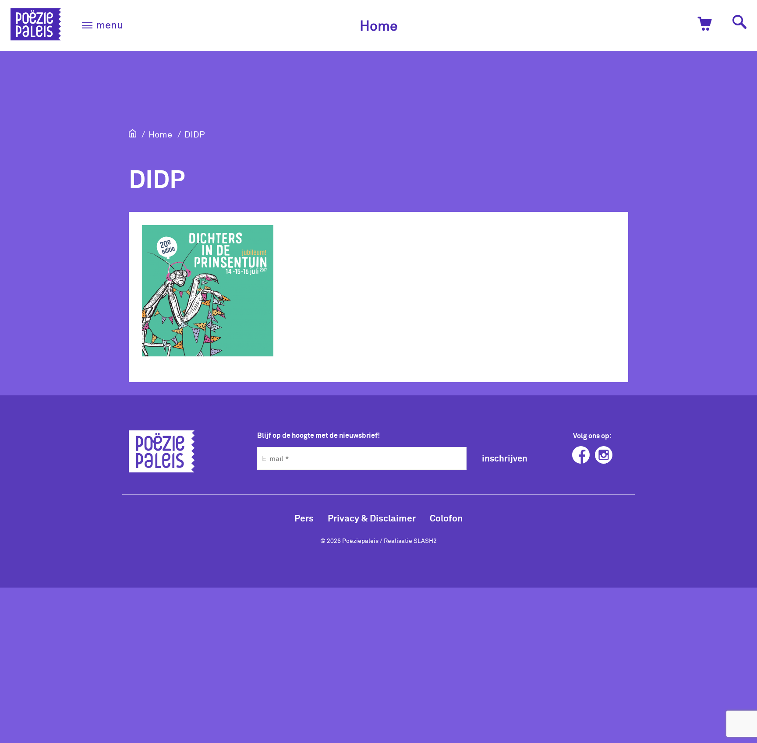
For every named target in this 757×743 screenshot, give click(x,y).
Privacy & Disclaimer (372, 517)
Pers (304, 517)
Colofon (446, 517)
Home (379, 25)
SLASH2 (425, 540)
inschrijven (504, 458)
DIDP (194, 134)
